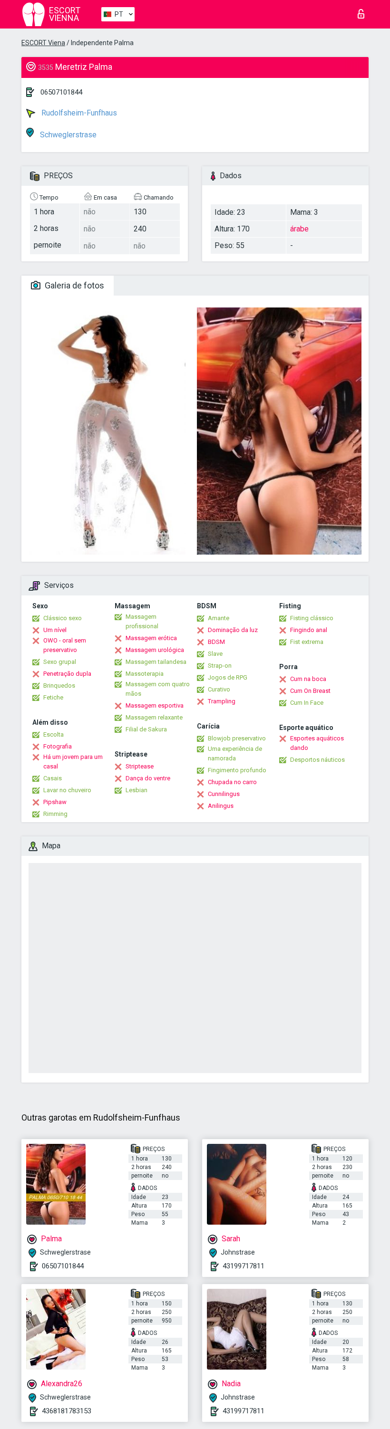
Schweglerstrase (67, 134)
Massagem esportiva (155, 705)
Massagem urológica (155, 649)
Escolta (53, 734)
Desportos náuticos (317, 759)
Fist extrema (306, 641)
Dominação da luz (233, 629)
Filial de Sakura (146, 729)
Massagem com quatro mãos (158, 689)
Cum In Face (306, 702)
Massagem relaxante (154, 717)
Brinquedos (59, 685)
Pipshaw (55, 802)
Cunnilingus (224, 793)
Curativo (219, 689)
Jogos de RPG (227, 677)
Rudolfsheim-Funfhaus (78, 112)
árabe (299, 228)
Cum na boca (308, 678)
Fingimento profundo (237, 770)
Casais (52, 778)
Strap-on (220, 665)
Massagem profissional (142, 621)
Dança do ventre (148, 778)
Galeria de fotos (73, 285)
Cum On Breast (310, 690)
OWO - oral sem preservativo (64, 645)
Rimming (55, 813)
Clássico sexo (62, 618)
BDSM (216, 641)
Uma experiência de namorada (235, 753)
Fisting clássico (311, 618)
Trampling (221, 701)
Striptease (140, 766)
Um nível (55, 629)
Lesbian (136, 790)
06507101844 (61, 92)
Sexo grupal (59, 661)
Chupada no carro (232, 782)
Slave (215, 653)
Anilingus (221, 805)
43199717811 (243, 1266)
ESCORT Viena (43, 43)
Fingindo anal (308, 629)
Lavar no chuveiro (67, 790)
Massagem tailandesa (156, 661)
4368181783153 (66, 1411)
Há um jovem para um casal (73, 761)
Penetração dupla (67, 673)
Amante (218, 618)
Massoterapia (145, 673)
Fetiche (53, 697)
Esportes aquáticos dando (317, 743)
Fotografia (57, 746)
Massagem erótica (151, 638)
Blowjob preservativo (237, 738)
